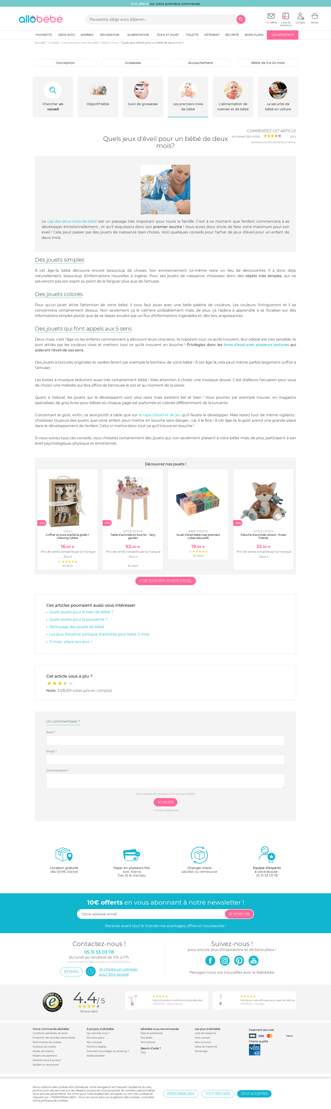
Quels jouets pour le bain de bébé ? (81, 612)
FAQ (143, 1052)
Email (51, 751)
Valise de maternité (206, 1046)
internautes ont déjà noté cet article (273, 142)
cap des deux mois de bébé (72, 221)
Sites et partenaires (152, 1033)
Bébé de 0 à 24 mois (268, 63)
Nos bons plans (95, 1037)
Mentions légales (96, 1046)
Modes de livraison (43, 1051)
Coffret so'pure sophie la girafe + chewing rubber (67, 536)
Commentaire (57, 770)
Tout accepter (254, 1094)
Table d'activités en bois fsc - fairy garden (133, 536)
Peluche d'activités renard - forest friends (263, 536)
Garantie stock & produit (47, 1060)
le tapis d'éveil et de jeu (160, 415)
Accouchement (200, 63)
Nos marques (94, 1042)
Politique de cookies (44, 1046)
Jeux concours (203, 1042)
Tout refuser (217, 1094)
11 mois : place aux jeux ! (70, 642)
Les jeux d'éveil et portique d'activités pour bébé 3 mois (99, 634)
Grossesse (133, 63)
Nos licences (148, 1042)
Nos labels (146, 1037)
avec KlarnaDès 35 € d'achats (131, 872)
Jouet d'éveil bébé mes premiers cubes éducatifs (198, 536)
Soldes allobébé (96, 1055)
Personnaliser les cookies (47, 1042)
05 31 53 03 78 (267, 876)
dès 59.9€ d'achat (64, 870)
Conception (65, 63)
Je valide (165, 802)
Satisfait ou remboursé (46, 1064)
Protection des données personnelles (54, 1037)
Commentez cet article (271, 131)
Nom (50, 732)
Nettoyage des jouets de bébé (76, 627)
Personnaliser (181, 1094)
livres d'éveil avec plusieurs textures (256, 345)
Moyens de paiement (45, 1055)
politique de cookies (54, 1100)
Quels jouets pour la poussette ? (78, 619)
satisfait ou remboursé (199, 870)
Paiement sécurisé (261, 1030)
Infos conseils (202, 1037)
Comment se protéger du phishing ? (108, 1051)
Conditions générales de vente (50, 1033)
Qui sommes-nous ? (98, 1033)
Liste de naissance (205, 1033)
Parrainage (201, 1051)
